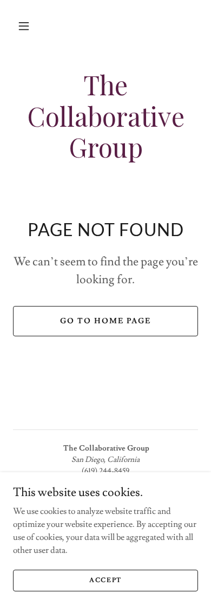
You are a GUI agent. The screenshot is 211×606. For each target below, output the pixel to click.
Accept (105, 580)
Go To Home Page (105, 321)
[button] (24, 26)
